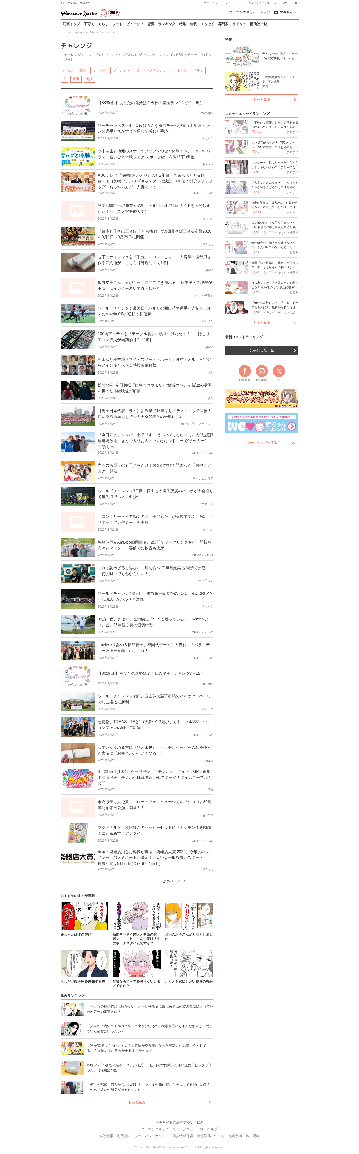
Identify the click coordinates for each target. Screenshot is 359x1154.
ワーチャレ (121, 70)
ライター (239, 24)
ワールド (99, 70)
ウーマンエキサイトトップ (249, 12)
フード (117, 24)
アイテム (180, 70)
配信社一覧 (258, 24)
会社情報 (106, 1136)
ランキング (166, 24)
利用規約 (124, 1136)
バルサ (198, 70)
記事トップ (71, 24)
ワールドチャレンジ (151, 70)
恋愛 (151, 24)
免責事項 (235, 1136)
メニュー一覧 (290, 3)
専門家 (223, 24)
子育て (205, 3)
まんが (252, 3)
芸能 (82, 70)
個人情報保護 (183, 1136)
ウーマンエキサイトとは (160, 1129)
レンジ (68, 70)
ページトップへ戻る (261, 443)
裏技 (89, 79)
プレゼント (273, 3)
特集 (182, 24)
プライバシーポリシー (152, 1136)
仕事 (76, 79)
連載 (193, 24)
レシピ (226, 3)
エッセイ (207, 24)
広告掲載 (253, 1136)
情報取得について (210, 1136)
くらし (216, 3)
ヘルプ (212, 1129)
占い (261, 3)
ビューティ (239, 3)
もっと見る (136, 1102)
